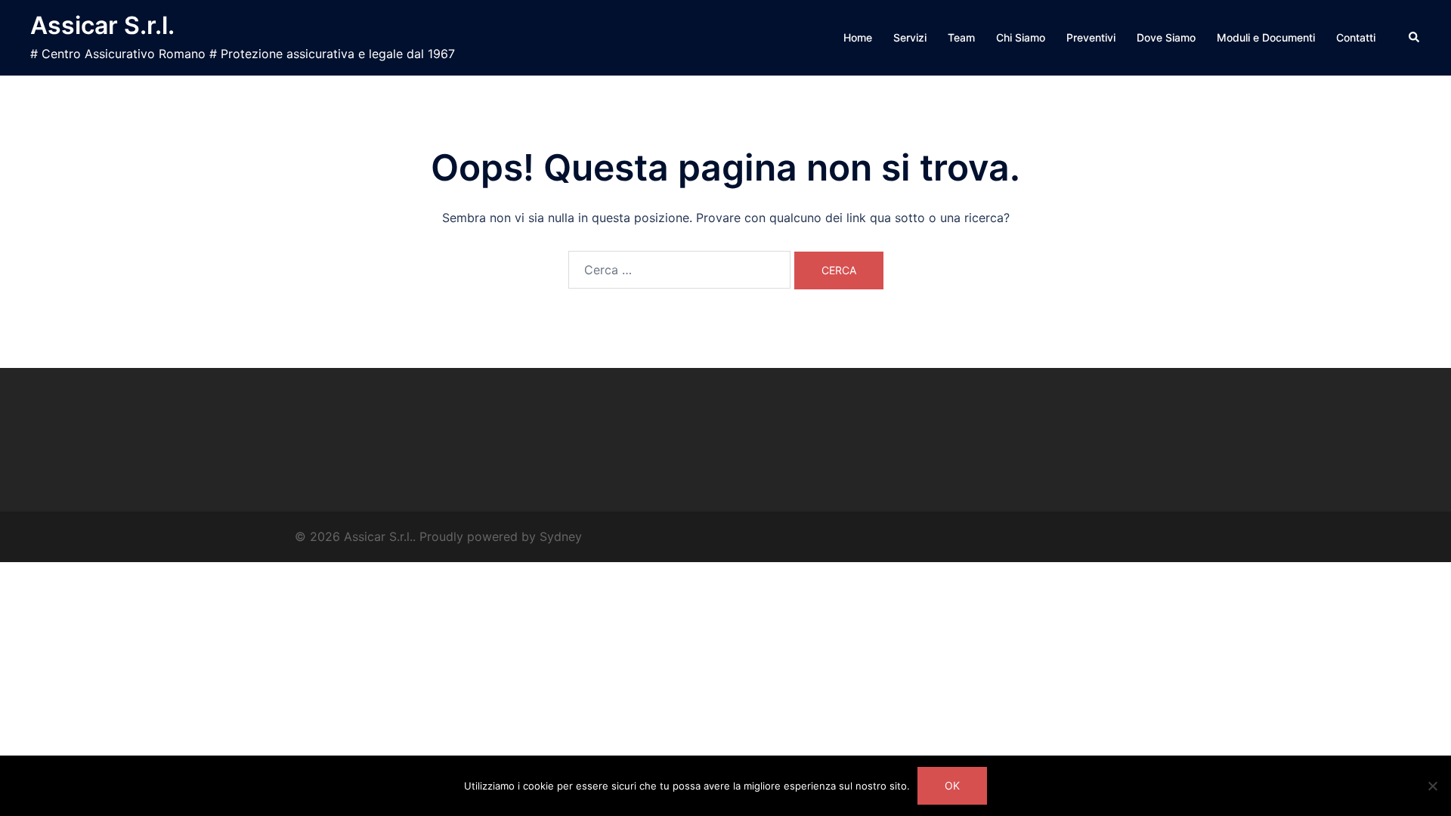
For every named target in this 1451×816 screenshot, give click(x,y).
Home (857, 37)
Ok (952, 785)
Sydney (561, 536)
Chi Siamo (1020, 37)
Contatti (1355, 37)
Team (961, 37)
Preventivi (1090, 37)
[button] (1415, 38)
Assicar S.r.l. (102, 25)
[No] (1432, 785)
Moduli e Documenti (1266, 37)
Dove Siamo (1166, 37)
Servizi (910, 37)
